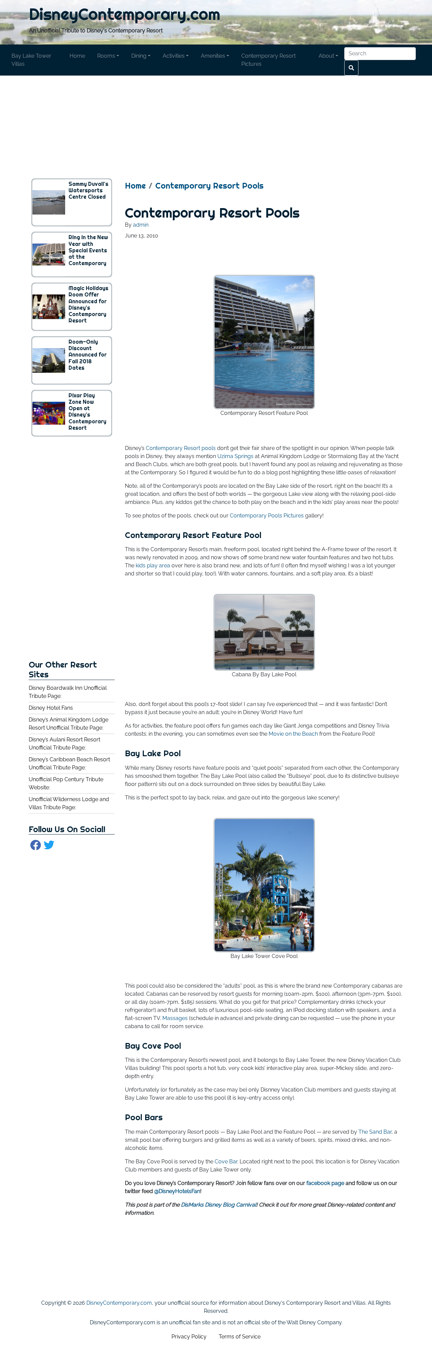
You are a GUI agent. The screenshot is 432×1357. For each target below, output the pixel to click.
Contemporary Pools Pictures (267, 515)
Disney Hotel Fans (51, 708)
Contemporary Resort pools (181, 448)
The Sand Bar (375, 1132)
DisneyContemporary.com (124, 14)
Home (135, 185)
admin (140, 225)
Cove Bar (226, 1161)
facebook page (325, 1183)
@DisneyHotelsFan (177, 1191)
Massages (175, 1018)
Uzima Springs (235, 456)
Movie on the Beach (293, 734)
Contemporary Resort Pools (209, 185)
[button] (108, 56)
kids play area (153, 565)
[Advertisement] (216, 123)
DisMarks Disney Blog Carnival (218, 1204)
